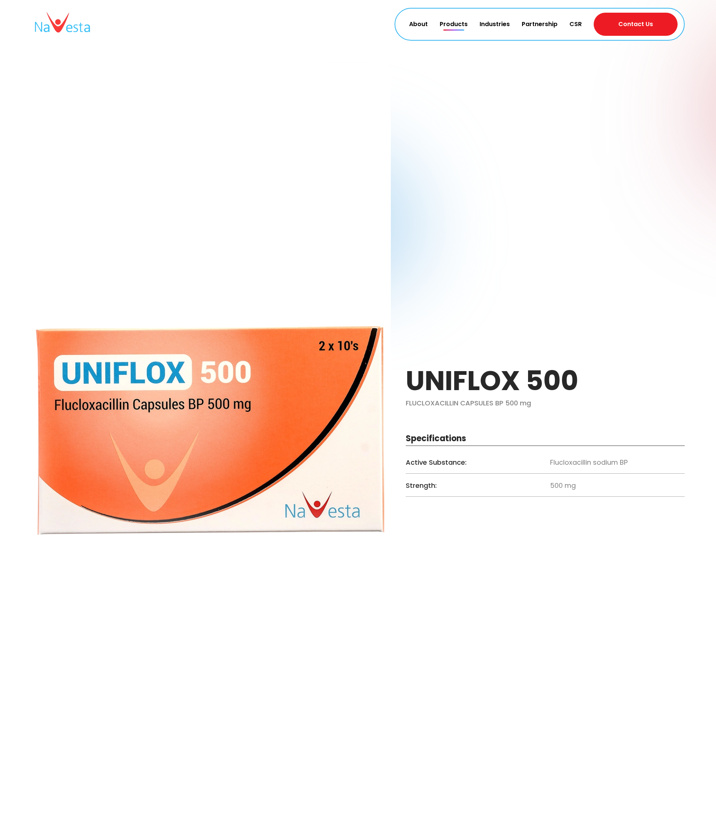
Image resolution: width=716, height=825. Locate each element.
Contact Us (635, 24)
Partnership (540, 24)
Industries (495, 24)
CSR (575, 24)
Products (454, 24)
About (418, 24)
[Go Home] (62, 24)
